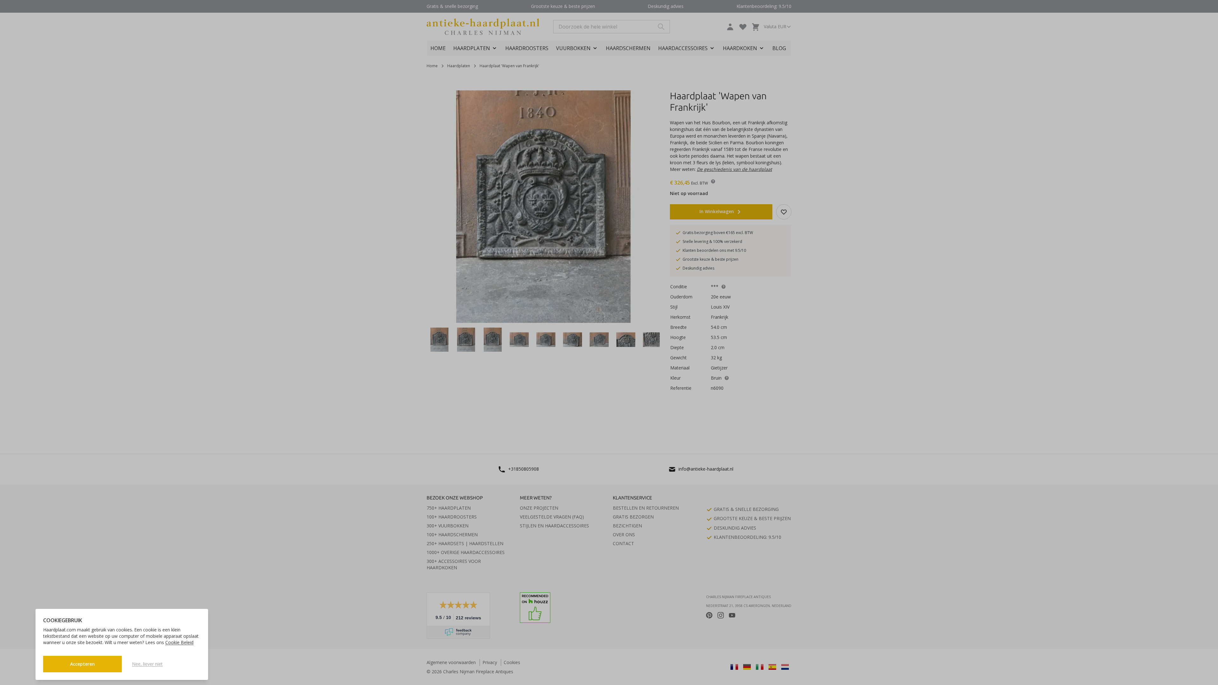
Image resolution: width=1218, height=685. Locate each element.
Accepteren (82, 664)
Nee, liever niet (147, 664)
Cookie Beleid (179, 642)
